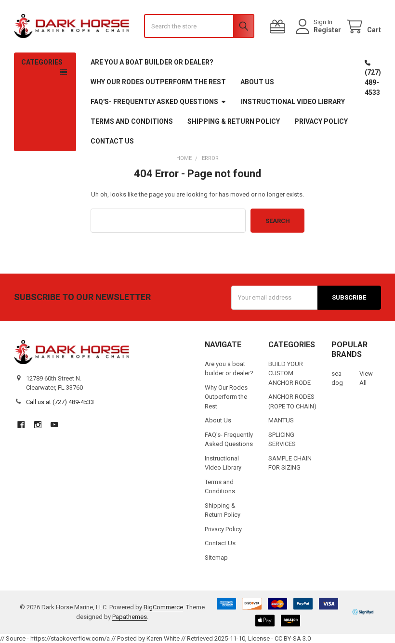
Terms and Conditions (132, 121)
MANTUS (281, 420)
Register (327, 30)
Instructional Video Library (293, 101)
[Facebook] (21, 425)
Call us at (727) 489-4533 (60, 402)
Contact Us (112, 141)
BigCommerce (163, 607)
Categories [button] (42, 62)
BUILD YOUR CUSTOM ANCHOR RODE (289, 373)
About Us (257, 82)
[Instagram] (38, 425)
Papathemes (129, 616)
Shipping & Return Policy (233, 121)
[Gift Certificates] (279, 26)
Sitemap (216, 557)
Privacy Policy (321, 121)
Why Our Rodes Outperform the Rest (158, 82)
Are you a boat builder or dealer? (152, 62)
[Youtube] (54, 425)
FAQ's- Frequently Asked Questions (154, 101)
